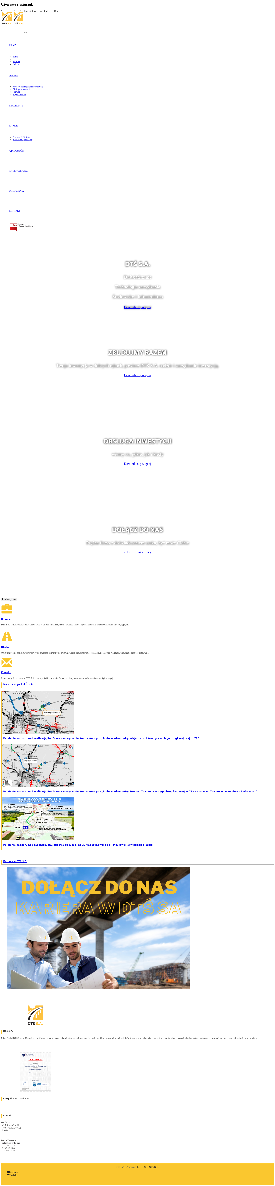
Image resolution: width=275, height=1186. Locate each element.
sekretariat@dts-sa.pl (11, 1143)
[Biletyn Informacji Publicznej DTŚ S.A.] (22, 233)
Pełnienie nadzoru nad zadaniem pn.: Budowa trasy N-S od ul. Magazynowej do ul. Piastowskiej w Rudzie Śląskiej (78, 845)
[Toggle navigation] (25, 32)
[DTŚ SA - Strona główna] (12, 31)
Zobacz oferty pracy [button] (137, 552)
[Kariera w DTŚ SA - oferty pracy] (98, 988)
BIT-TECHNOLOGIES (148, 1167)
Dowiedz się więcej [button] (137, 307)
